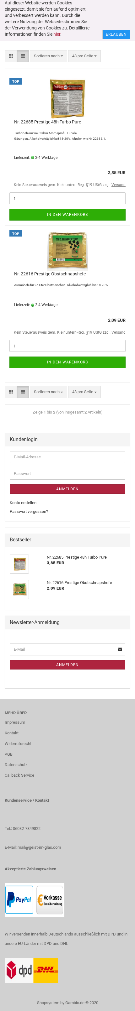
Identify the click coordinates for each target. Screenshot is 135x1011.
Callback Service (19, 775)
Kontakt (12, 733)
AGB (9, 754)
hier (56, 34)
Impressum (15, 722)
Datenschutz (16, 764)
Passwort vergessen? (29, 511)
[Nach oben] (117, 1001)
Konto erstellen (23, 502)
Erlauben (116, 34)
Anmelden (67, 489)
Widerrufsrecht (18, 743)
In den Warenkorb (67, 214)
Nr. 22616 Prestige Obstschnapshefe (50, 273)
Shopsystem (48, 1002)
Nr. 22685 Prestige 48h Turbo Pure (47, 121)
